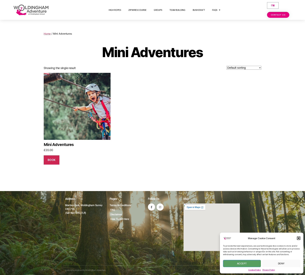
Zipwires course (137, 10)
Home (47, 33)
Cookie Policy (254, 270)
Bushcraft (199, 10)
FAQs (214, 10)
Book (52, 160)
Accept (242, 263)
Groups (158, 10)
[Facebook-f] (151, 207)
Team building (177, 10)
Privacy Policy (268, 270)
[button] (298, 238)
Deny (281, 263)
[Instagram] (160, 207)
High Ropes (115, 10)
